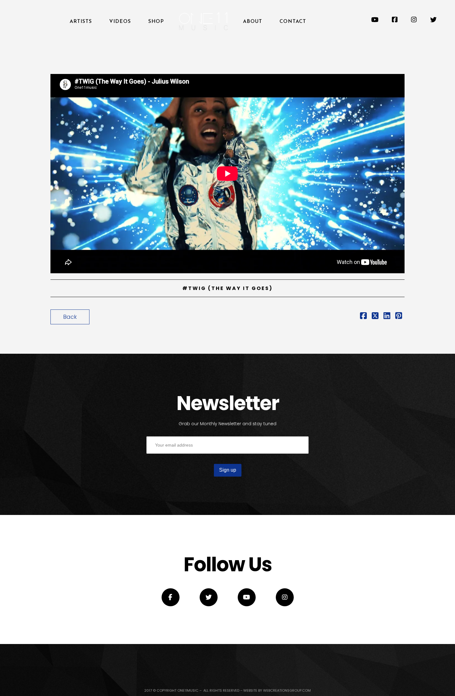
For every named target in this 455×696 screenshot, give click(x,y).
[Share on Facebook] (363, 316)
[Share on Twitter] (375, 316)
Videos (120, 21)
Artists (81, 21)
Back (70, 317)
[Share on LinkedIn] (387, 316)
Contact (293, 21)
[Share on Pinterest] (399, 316)
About (252, 21)
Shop (156, 21)
